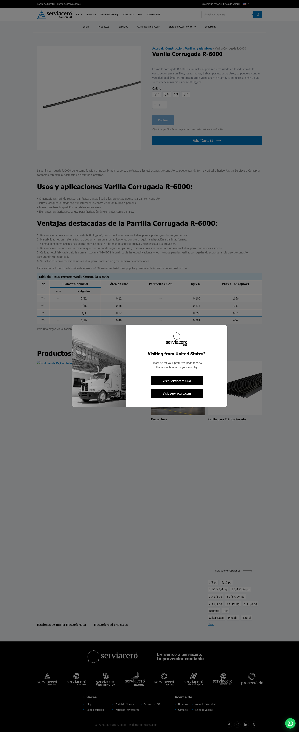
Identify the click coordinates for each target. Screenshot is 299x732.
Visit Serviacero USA (176, 380)
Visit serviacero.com (177, 393)
